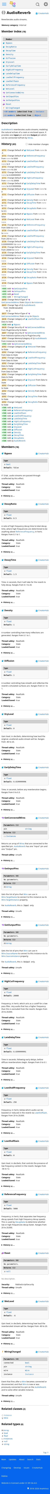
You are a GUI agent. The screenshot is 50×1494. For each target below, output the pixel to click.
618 (4, 327)
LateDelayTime (13, 73)
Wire (25, 894)
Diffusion (10, 58)
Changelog (6, 1467)
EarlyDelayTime (13, 66)
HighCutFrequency (14, 70)
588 (4, 408)
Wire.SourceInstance (10, 956)
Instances (38, 302)
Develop (17, 1467)
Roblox (4, 1476)
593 (4, 344)
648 (4, 300)
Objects (28, 302)
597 (4, 338)
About (21, 1459)
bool (8, 464)
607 (4, 333)
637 (4, 313)
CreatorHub (43, 13)
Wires (30, 138)
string (28, 829)
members (10, 112)
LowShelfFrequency (15, 77)
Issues (26, 1467)
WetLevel (10, 89)
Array (27, 316)
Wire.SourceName (9, 953)
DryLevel (10, 62)
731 (4, 150)
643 (4, 305)
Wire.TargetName (9, 897)
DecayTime (10, 51)
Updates (12, 1459)
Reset (8, 104)
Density (9, 54)
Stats (38, 1459)
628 (4, 324)
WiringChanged (13, 108)
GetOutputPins (13, 100)
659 (4, 294)
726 (4, 219)
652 (4, 297)
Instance (40, 112)
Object (38, 115)
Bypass (9, 43)
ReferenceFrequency (15, 85)
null (8, 1271)
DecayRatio (11, 47)
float (9, 515)
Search (30, 1459)
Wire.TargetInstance (10, 900)
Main (3, 1459)
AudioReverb (7, 129)
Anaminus (44, 1488)
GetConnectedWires (15, 93)
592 (4, 347)
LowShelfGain (12, 81)
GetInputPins (12, 96)
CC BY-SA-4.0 (31, 1483)
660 (4, 289)
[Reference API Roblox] (25, 4)
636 (4, 319)
